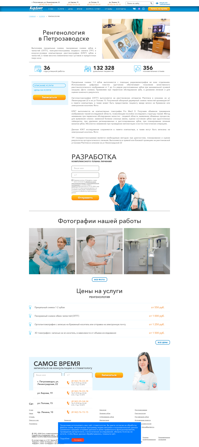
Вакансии (67, 420)
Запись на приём (159, 9)
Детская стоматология (143, 424)
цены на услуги (42, 90)
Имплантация (104, 420)
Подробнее (64, 438)
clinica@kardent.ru (148, 427)
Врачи (79, 9)
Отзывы (108, 9)
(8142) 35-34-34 (93, 4)
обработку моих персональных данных (84, 182)
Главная (32, 16)
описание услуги (43, 85)
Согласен (77, 440)
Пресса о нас (34, 420)
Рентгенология (140, 413)
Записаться (49, 97)
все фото (99, 279)
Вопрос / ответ (93, 9)
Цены (70, 9)
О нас (50, 9)
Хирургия (103, 410)
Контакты (121, 9)
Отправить (85, 197)
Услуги (61, 9)
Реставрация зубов (142, 417)
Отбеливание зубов (107, 417)
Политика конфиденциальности (149, 438)
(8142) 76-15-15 (114, 4)
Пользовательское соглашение (164, 438)
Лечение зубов (105, 413)
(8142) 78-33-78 (73, 4)
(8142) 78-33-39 (45, 4)
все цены (163, 342)
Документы (33, 424)
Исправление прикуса (143, 420)
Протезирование (141, 410)
